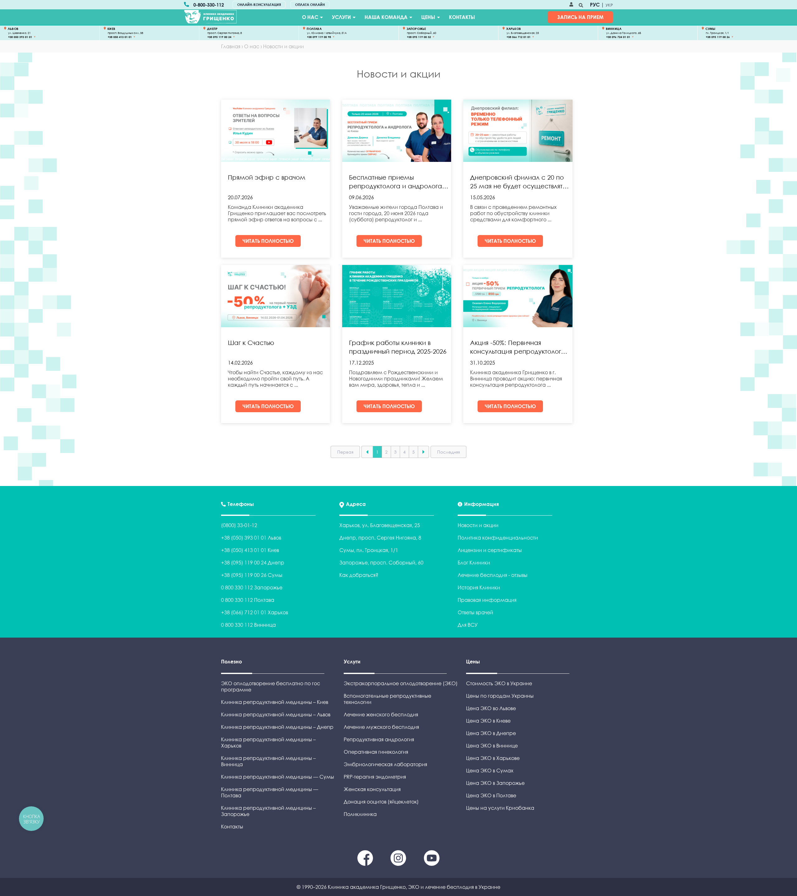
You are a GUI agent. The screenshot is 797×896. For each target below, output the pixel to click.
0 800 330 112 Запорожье (251, 587)
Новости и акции (478, 525)
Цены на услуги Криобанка (500, 808)
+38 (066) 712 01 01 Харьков (254, 612)
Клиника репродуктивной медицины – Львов (275, 714)
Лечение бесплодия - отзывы (492, 575)
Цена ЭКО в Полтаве (491, 795)
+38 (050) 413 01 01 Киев (250, 550)
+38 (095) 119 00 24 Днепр (252, 562)
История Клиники (479, 587)
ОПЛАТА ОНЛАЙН (310, 4)
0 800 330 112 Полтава (247, 600)
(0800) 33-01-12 (239, 525)
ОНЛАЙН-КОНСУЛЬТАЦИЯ (259, 4)
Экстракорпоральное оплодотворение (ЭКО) (401, 683)
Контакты (462, 17)
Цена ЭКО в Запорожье (495, 783)
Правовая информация (487, 600)
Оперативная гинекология (376, 752)
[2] (432, 864)
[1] (399, 864)
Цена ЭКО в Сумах (489, 770)
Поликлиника (360, 814)
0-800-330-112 (208, 4)
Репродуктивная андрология (379, 739)
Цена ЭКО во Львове (491, 708)
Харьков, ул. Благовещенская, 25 (379, 525)
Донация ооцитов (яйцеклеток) (381, 802)
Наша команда (386, 17)
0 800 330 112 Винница (248, 625)
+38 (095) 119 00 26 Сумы (251, 575)
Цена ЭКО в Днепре (491, 733)
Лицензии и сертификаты (490, 550)
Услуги (341, 17)
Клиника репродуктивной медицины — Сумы (277, 777)
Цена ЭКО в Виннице (492, 746)
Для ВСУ (468, 625)
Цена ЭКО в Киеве (488, 721)
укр (609, 4)
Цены (428, 17)
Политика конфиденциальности (498, 538)
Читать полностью (268, 241)
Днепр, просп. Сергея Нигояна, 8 (380, 538)
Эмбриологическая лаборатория (385, 764)
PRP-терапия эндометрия (375, 777)
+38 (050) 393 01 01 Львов (251, 538)
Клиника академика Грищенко (367, 887)
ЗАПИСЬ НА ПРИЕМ (580, 17)
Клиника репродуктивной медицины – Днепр (277, 727)
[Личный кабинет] (571, 5)
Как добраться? (358, 575)
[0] (365, 864)
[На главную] (210, 17)
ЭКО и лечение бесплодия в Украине (454, 887)
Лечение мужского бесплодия (381, 727)
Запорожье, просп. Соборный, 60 (381, 562)
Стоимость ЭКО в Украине (499, 683)
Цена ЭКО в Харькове (493, 758)
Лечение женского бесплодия (381, 714)
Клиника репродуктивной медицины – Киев (274, 702)
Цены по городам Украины (500, 696)
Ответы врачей (475, 612)
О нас (310, 17)
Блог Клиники (474, 562)
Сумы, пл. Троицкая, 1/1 (368, 550)
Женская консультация (372, 789)
